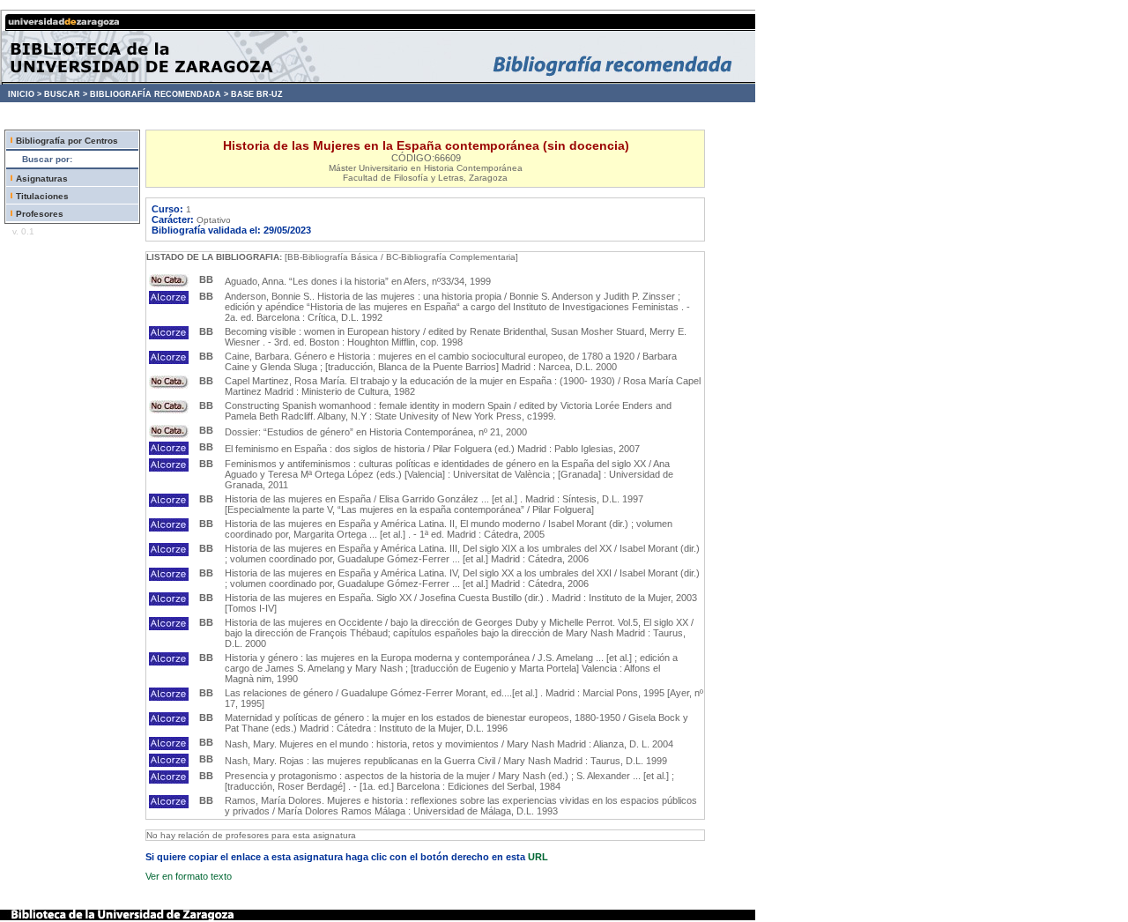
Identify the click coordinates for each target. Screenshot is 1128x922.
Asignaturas (42, 178)
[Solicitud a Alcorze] (169, 300)
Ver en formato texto (188, 876)
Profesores (39, 214)
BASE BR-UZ (257, 94)
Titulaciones (42, 196)
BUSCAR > (65, 94)
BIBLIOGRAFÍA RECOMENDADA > (159, 94)
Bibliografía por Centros (67, 140)
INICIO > (24, 94)
